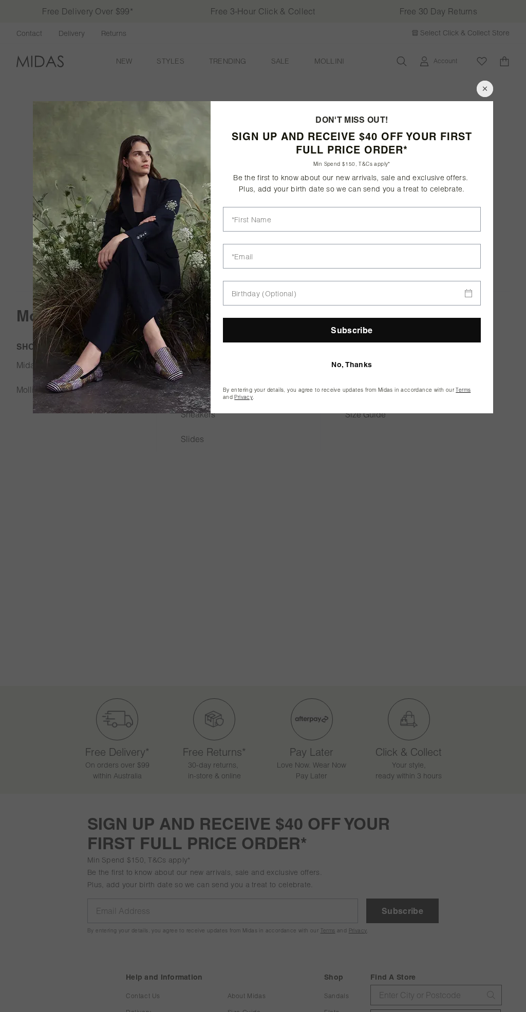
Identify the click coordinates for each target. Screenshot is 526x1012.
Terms (463, 390)
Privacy (243, 397)
